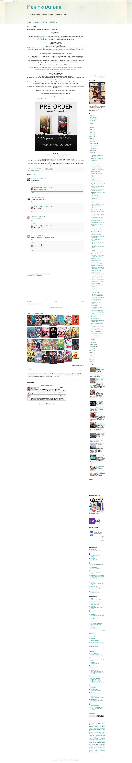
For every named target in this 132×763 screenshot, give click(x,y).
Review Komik (96, 746)
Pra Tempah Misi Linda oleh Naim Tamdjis (97, 156)
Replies (33, 185)
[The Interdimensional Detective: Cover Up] (60, 350)
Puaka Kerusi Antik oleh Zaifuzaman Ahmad (96, 303)
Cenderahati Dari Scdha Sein (97, 281)
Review (90, 742)
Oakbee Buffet (102, 737)
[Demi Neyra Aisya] (60, 337)
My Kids (96, 737)
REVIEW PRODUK (94, 118)
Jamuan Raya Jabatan (96, 213)
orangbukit (93, 662)
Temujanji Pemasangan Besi (97, 323)
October (93, 146)
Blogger (77, 760)
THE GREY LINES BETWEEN (97, 623)
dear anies (33, 235)
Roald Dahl (56, 376)
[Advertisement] (55, 288)
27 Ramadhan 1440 (95, 335)
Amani (98, 722)
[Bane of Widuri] (75, 350)
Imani (94, 728)
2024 (91, 132)
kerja (96, 751)
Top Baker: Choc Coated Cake (97, 325)
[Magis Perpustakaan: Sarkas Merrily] (31, 350)
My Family (91, 737)
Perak (90, 741)
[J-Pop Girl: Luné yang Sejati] (38, 337)
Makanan (91, 732)
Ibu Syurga (93, 638)
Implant (97, 728)
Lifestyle (99, 730)
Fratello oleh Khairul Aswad (97, 158)
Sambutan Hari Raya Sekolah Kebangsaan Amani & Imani (97, 268)
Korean (100, 729)
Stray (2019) (93, 316)
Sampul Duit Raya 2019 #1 (96, 252)
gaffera (68, 760)
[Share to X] (49, 169)
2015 (91, 354)
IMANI (91, 123)
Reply (32, 182)
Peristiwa (93, 741)
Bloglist (103, 722)
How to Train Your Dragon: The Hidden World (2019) (97, 327)
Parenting (103, 738)
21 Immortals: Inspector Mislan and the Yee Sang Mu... (97, 190)
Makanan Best (100, 732)
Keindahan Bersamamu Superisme (97, 599)
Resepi (103, 741)
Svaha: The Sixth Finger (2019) (97, 279)
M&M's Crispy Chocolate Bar (97, 209)
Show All (103, 630)
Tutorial (90, 750)
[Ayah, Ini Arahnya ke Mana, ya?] (53, 337)
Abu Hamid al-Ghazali (35, 397)
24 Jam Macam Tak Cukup (96, 568)
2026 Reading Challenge (97, 530)
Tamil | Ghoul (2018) (95, 203)
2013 (91, 357)
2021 (91, 138)
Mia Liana (93, 606)
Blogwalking (91, 723)
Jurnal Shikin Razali (95, 675)
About (36, 22)
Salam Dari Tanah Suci (95, 705)
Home (29, 22)
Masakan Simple (101, 733)
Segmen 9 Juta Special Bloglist (97, 169)
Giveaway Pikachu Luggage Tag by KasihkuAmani (100, 379)
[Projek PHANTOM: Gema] (68, 338)
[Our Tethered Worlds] (38, 362)
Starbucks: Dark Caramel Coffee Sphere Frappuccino (98, 215)
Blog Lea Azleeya (94, 670)
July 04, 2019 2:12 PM (40, 235)
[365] (46, 324)
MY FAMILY (92, 120)
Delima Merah (99, 412)
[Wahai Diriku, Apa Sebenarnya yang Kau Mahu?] (60, 325)
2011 (91, 361)
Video (96, 750)
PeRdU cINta (33, 178)
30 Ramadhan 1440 (95, 318)
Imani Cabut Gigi (94, 262)
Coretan (91, 725)
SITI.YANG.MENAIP (95, 704)
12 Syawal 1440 (94, 253)
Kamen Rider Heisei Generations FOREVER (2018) (98, 321)
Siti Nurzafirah (94, 699)
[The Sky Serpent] (46, 350)
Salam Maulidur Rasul (95, 663)
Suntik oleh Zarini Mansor (96, 260)
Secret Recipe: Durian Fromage (97, 333)
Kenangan (93, 729)
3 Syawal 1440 (94, 305)
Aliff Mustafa (34, 388)
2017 (91, 350)
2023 (91, 134)
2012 (91, 359)
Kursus (94, 730)
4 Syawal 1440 (94, 301)
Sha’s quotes (30, 371)
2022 (91, 136)
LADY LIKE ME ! (94, 586)
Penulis (103, 739)
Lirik (104, 730)
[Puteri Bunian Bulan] (31, 326)
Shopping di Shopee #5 (96, 272)
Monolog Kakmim (94, 567)
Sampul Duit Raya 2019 (96, 258)
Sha (95, 532)
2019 (91, 141)
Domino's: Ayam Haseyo (96, 270)
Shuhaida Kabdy (94, 689)
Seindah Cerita (94, 657)
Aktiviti (90, 722)
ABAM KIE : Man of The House (97, 601)
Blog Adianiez (93, 696)
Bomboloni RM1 (94, 160)
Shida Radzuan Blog (95, 591)
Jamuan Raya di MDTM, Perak (97, 211)
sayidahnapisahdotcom (96, 610)
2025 (91, 131)
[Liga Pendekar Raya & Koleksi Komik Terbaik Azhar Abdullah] (31, 362)
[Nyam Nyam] (75, 358)
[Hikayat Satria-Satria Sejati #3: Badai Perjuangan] (60, 363)
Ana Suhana (93, 665)
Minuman (102, 735)
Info (101, 728)
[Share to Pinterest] (52, 169)
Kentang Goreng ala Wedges (97, 265)
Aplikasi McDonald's (95, 171)
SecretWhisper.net (95, 618)
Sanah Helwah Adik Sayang (96, 690)
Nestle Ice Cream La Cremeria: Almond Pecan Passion (97, 229)
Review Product (97, 747)
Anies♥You (93, 558)
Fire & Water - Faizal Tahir (96, 162)
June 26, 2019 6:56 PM (40, 216)
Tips (104, 749)
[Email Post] (44, 168)
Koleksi (97, 729)
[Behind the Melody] (31, 337)
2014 (91, 355)
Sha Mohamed (37, 187)
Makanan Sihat (92, 733)
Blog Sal (92, 582)
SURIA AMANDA (94, 653)
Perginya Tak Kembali (99, 368)
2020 (91, 140)
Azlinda (32, 197)
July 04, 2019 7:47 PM (47, 187)
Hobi (90, 728)
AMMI (92, 598)
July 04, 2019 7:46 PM (47, 245)
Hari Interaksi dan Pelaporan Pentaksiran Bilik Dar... (97, 167)
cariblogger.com (94, 636)
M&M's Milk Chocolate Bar (96, 220)
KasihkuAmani (44, 7)
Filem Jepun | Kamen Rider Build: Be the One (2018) (97, 295)
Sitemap (44, 22)
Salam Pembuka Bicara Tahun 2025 (97, 697)
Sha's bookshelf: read (35, 313)
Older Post (82, 301)
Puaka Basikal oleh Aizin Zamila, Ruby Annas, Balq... (98, 164)
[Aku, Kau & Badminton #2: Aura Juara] (68, 325)
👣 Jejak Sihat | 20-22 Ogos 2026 (100, 444)
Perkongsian (98, 741)
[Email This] (46, 169)
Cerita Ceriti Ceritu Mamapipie (97, 575)
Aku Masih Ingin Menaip (95, 592)
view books (102, 540)
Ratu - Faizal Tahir (95, 195)
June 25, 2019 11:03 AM (39, 197)
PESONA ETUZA (94, 646)
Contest (103, 723)
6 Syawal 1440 (94, 290)
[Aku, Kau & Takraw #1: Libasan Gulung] (53, 325)
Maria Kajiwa (44, 36)
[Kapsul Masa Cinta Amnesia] (75, 337)
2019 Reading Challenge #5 (97, 331)
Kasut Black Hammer (95, 337)
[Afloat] (38, 350)
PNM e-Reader (93, 738)
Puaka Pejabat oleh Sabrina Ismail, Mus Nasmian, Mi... (97, 181)
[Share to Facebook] (50, 169)
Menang (98, 735)
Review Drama (95, 744)
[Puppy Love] (68, 351)
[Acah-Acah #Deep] (38, 325)
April (92, 341)
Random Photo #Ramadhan (97, 329)
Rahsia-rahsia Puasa (35, 395)
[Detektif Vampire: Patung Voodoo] (53, 363)
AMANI (91, 122)
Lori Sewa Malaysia (95, 640)
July (92, 152)
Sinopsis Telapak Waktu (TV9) (96, 628)
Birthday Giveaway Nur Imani (100, 390)
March (92, 342)
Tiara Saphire (93, 570)
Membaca (92, 735)
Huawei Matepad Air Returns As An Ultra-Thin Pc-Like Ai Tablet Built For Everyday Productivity (97, 672)
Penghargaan (98, 739)
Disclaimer (53, 22)
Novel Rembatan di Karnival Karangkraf (100, 423)
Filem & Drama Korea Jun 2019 (97, 297)
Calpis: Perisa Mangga (96, 234)
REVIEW (92, 115)
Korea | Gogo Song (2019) (96, 263)
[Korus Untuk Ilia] (75, 324)
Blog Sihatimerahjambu (96, 554)
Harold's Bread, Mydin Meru (97, 310)
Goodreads (91, 726)
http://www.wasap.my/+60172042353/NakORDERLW (55, 155)
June (92, 154)
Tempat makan (98, 749)
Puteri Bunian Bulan (35, 387)
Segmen (103, 747)
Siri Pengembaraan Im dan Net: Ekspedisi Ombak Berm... (97, 205)
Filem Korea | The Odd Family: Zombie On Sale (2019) (97, 256)
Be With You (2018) (95, 292)
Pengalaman (91, 739)
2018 (91, 348)
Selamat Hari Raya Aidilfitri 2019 (98, 315)
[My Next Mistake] (46, 363)
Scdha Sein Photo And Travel (97, 707)
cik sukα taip (93, 692)
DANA (92, 563)
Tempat (91, 749)
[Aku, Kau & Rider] (68, 361)
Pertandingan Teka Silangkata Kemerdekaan (100, 467)
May (92, 339)
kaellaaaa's (93, 614)
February (93, 344)
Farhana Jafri (93, 549)
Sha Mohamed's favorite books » (78, 365)
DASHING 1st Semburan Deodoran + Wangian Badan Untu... (97, 246)
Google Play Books (100, 726)
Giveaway (103, 725)
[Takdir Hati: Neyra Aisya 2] (46, 337)
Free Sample (97, 725)
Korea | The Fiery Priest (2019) (97, 227)
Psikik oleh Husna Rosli (96, 299)
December (93, 143)
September (93, 148)
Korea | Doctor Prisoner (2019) (97, 222)
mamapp (33, 216)
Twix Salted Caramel (100, 433)
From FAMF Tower (94, 685)
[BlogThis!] (47, 169)
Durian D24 (93, 207)
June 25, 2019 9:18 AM (41, 178)
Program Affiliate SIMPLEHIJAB (99, 402)
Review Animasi (97, 742)
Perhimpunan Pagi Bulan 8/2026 (100, 456)
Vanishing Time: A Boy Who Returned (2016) (97, 277)
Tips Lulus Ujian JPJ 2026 (95, 612)
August (92, 150)
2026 (91, 129)
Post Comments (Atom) (37, 303)
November (93, 145)
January (93, 346)
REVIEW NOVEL (93, 117)
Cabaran (98, 723)
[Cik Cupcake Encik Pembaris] (53, 349)
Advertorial (32, 170)
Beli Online (37, 170)
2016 (91, 352)
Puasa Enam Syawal (95, 283)
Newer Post (29, 301)
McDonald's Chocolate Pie (96, 173)
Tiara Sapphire (94, 627)
